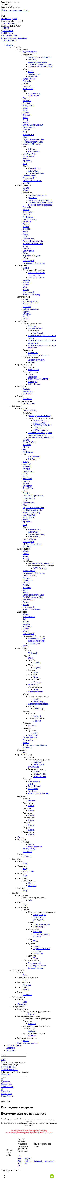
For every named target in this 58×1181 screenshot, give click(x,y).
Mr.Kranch (32, 653)
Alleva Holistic (34, 168)
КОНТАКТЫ (7, 33)
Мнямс (26, 190)
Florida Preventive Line (33, 142)
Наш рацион (28, 105)
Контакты (11, 1050)
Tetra (30, 900)
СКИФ (26, 84)
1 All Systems (34, 781)
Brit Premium (34, 151)
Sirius (25, 108)
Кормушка (38, 953)
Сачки (36, 946)
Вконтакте (49, 1161)
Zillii (25, 132)
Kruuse (31, 1014)
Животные (33, 684)
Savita (25, 117)
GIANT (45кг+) (40, 430)
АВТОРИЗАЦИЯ (9, 35)
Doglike (36, 662)
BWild (31, 71)
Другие (26, 311)
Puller (30, 658)
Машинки (38, 762)
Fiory (25, 864)
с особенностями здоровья (40, 64)
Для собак (5, 1082)
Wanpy (26, 258)
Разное (31, 362)
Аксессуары (39, 764)
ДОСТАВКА (7, 30)
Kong (35, 672)
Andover (32, 1023)
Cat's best (27, 306)
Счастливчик (29, 127)
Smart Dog (27, 486)
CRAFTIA (27, 161)
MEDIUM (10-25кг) (42, 425)
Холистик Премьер (31, 144)
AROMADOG (29, 849)
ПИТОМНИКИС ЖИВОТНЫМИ (9, 1068)
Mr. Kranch (38, 333)
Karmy (26, 122)
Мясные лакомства (36, 272)
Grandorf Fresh (29, 176)
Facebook (38, 1161)
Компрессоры (39, 914)
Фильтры (37, 931)
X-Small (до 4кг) (40, 420)
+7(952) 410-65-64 (28, 1160)
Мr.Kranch (27, 398)
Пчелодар (32, 381)
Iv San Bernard (34, 384)
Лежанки (32, 326)
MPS (35, 733)
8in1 (24, 619)
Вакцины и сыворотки (27, 1043)
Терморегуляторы (41, 924)
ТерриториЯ (28, 178)
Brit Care (32, 149)
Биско (25, 110)
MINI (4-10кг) (39, 423)
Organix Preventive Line (33, 139)
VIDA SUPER (29, 154)
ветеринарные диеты (37, 62)
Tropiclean (32, 377)
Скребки (37, 951)
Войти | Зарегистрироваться (14, 38)
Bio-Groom (33, 788)
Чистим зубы (34, 275)
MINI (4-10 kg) (40, 568)
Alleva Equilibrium (36, 173)
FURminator (33, 369)
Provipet (26, 103)
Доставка (10, 1048)
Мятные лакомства (36, 277)
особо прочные (35, 847)
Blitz (25, 449)
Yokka (25, 299)
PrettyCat (27, 304)
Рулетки (31, 801)
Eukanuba (27, 81)
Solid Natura (28, 212)
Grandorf (26, 86)
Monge (26, 188)
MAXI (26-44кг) (40, 428)
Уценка (20, 837)
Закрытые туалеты (36, 360)
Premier (26, 120)
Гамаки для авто (30, 738)
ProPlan (26, 209)
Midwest (37, 716)
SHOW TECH (39, 774)
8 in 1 (30, 374)
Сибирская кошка (31, 309)
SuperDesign (39, 701)
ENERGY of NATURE (38, 379)
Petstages (26, 389)
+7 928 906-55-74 (9, 23)
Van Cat (26, 316)
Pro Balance (28, 88)
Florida (26, 113)
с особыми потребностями (40, 67)
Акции (9, 45)
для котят (32, 59)
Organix (26, 98)
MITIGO (26, 183)
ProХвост (27, 100)
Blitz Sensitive (34, 93)
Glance (26, 137)
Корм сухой (6, 1084)
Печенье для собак (36, 638)
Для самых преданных (33, 125)
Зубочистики (29, 616)
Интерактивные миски (38, 704)
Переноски (33, 352)
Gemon (26, 553)
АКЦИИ (5, 28)
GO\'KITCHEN (30, 52)
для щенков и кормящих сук (41, 437)
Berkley (26, 558)
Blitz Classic (33, 96)
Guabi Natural (7, 1086)
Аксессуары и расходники (39, 918)
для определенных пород (39, 57)
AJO (25, 163)
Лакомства (22, 1004)
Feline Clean (28, 391)
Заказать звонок (13, 1045)
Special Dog (28, 488)
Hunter (36, 699)
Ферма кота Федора (32, 256)
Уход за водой (34, 963)
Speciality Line (34, 74)
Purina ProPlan (29, 79)
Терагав (26, 130)
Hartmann (32, 1036)
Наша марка (28, 134)
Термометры (39, 927)
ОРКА (31, 844)
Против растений (36, 968)
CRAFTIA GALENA (32, 180)
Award (25, 159)
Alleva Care (33, 171)
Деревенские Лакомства (34, 263)
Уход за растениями (37, 965)
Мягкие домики (35, 328)
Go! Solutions (29, 403)
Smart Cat (27, 115)
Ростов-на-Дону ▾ (9, 18)
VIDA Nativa (28, 156)
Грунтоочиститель (41, 948)
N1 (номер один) (30, 302)
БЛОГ (4, 1060)
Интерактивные (35, 692)
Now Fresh (27, 478)
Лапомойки (28, 740)
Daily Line (32, 76)
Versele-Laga (28, 871)
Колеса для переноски (38, 355)
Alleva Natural (34, 537)
